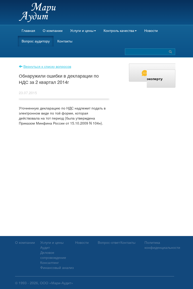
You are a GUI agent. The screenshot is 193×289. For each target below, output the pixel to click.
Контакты (64, 40)
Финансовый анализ (57, 267)
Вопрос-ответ (109, 242)
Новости (151, 30)
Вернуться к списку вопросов (47, 66)
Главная (28, 30)
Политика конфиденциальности (162, 245)
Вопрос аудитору (36, 40)
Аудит (45, 247)
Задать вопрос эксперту (161, 75)
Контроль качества (119, 30)
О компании (53, 30)
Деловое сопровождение (53, 255)
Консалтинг (49, 262)
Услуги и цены (81, 30)
